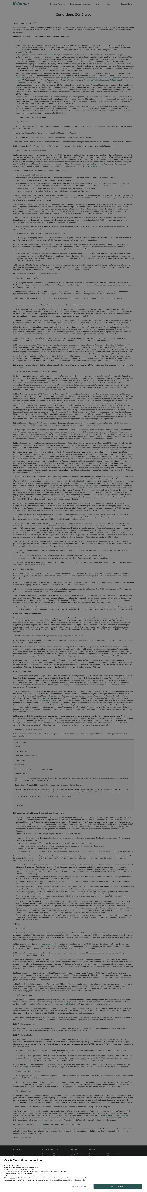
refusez (12, 1178)
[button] (79, 1186)
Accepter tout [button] (117, 1186)
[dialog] (73, 1174)
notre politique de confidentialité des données (69, 1180)
